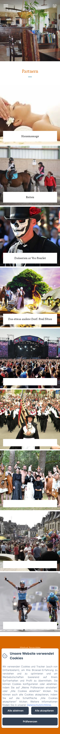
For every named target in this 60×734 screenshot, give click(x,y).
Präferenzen (30, 721)
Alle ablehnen (16, 710)
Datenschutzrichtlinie (39, 704)
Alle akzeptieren (44, 710)
